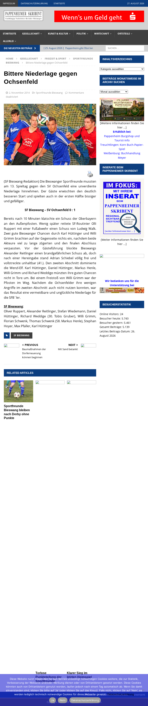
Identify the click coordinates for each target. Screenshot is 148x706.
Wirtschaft (101, 33)
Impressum (9, 3)
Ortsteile (124, 33)
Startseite (59, 3)
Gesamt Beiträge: (111, 327)
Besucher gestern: (112, 322)
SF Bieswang (21, 335)
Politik (81, 33)
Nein (63, 700)
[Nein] (143, 690)
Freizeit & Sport (55, 58)
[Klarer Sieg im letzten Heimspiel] (81, 524)
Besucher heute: (111, 318)
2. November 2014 (19, 92)
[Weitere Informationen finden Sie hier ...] (122, 125)
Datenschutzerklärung (34, 3)
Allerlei (8, 41)
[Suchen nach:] (125, 48)
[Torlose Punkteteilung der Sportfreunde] (50, 524)
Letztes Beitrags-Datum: (115, 331)
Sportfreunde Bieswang (49, 92)
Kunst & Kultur (58, 33)
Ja (52, 700)
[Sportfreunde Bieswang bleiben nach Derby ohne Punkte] (18, 391)
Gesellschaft (31, 33)
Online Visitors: (110, 314)
